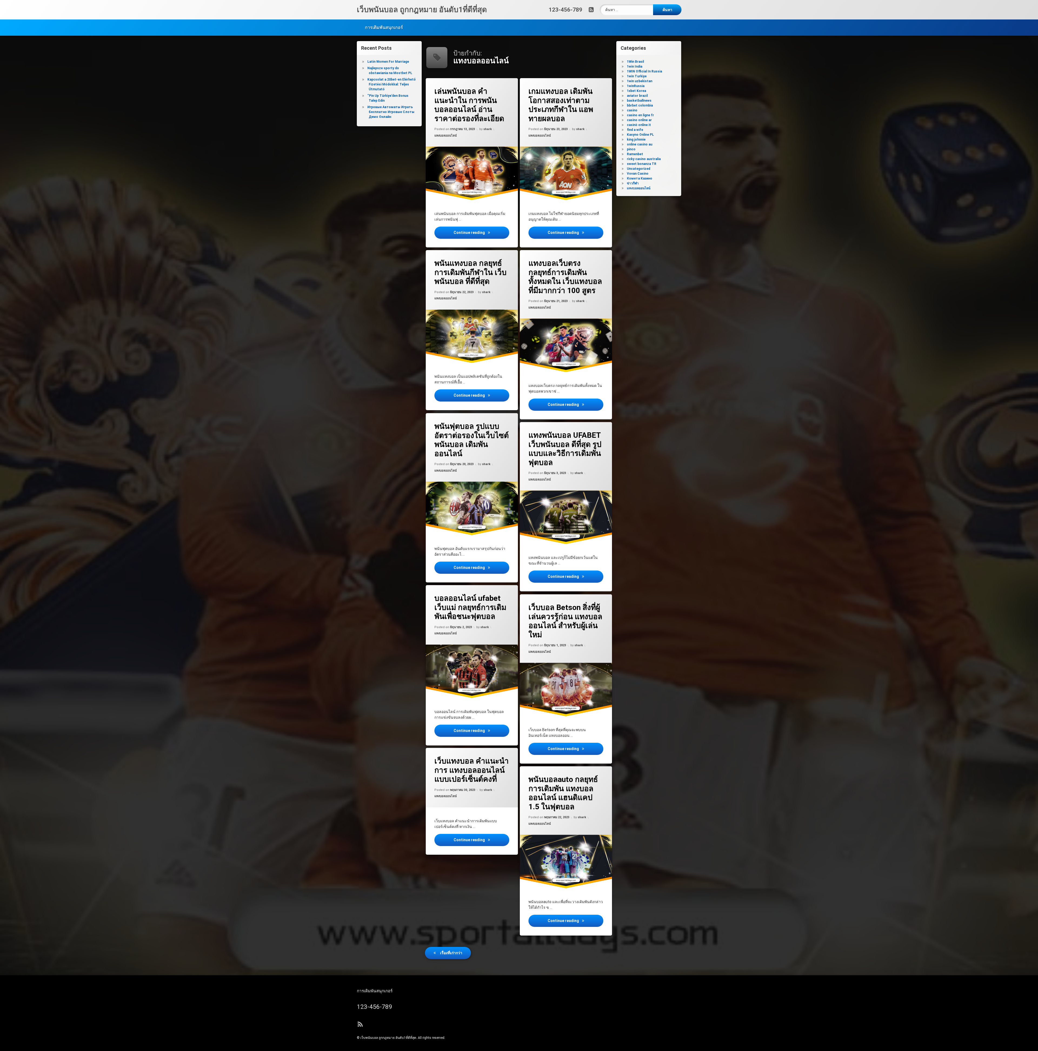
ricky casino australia (644, 159)
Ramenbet (635, 154)
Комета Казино (639, 178)
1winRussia (635, 86)
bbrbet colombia (640, 105)
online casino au (639, 144)
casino (632, 110)
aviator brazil (637, 96)
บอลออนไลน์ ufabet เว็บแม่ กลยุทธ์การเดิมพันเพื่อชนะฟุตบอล (470, 607)
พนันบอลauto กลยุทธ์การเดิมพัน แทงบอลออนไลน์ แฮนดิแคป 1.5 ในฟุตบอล (563, 793)
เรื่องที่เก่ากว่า (451, 953)
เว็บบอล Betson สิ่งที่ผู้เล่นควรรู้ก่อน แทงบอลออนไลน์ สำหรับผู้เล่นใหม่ (565, 621)
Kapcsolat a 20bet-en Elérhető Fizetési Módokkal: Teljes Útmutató (391, 84)
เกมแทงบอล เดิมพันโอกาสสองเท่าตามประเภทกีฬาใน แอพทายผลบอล (560, 105)
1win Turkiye (637, 76)
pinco (631, 149)
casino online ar (639, 120)
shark (487, 129)
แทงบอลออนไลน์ (445, 135)
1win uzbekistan (639, 81)
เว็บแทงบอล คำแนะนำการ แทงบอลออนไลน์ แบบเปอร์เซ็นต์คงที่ (471, 770)
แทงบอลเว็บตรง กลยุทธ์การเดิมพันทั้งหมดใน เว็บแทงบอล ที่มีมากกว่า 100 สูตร (565, 277)
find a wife (635, 130)
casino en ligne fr (640, 115)
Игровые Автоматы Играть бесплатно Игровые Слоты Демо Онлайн (390, 112)
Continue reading (481, 232)
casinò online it (639, 125)
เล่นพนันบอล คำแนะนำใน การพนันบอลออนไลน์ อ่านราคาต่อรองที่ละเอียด (469, 105)
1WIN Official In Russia (644, 71)
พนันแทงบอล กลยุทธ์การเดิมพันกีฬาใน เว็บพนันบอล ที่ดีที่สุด (470, 272)
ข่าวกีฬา (633, 183)
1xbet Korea (636, 91)
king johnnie (636, 139)
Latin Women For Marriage (388, 62)
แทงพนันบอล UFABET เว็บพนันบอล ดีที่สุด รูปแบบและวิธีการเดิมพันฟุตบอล (564, 449)
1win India (634, 66)
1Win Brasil (635, 62)
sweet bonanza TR (641, 164)
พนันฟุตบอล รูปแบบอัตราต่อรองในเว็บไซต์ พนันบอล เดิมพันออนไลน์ (471, 440)
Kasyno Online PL (640, 135)
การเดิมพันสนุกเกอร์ (384, 27)
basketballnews (639, 100)
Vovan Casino (637, 173)
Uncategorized (638, 169)
